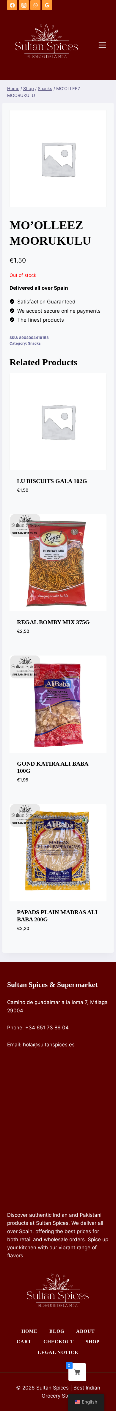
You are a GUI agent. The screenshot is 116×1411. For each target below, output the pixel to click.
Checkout (58, 1341)
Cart (24, 1341)
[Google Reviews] (47, 5)
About (85, 1331)
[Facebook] (12, 5)
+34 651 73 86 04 (47, 1028)
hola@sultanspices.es (49, 1045)
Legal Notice (58, 1352)
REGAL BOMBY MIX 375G (53, 622)
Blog (56, 1331)
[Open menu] (105, 45)
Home (29, 1331)
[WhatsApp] (35, 5)
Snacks (34, 343)
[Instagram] (24, 5)
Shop (93, 1341)
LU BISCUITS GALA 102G (52, 481)
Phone (14, 1028)
